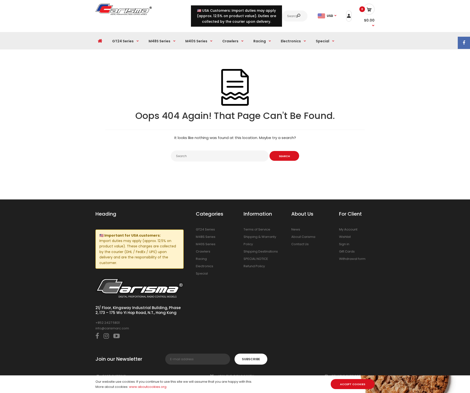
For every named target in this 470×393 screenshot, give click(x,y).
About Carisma (303, 236)
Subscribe (251, 359)
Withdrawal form (352, 258)
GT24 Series (205, 229)
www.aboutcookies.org (147, 386)
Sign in (344, 244)
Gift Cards (347, 251)
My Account (348, 229)
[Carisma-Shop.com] (123, 14)
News (295, 229)
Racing (201, 258)
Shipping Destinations (261, 251)
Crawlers (203, 251)
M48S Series (205, 236)
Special (202, 273)
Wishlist (345, 236)
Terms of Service (257, 229)
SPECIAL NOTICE (256, 258)
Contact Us (300, 244)
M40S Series (205, 244)
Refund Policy (254, 266)
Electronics (204, 266)
